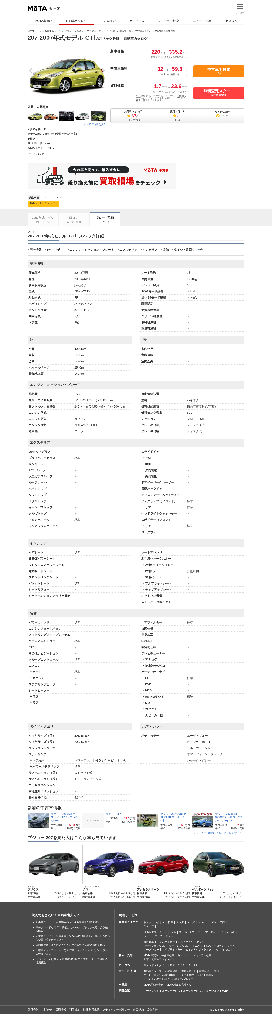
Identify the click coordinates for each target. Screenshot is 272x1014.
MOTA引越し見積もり (179, 984)
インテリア (150, 249)
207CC (48, 197)
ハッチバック (36, 153)
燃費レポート (213, 974)
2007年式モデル (143, 31)
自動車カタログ (76, 20)
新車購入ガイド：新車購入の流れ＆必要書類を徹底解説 (67, 921)
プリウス (33, 889)
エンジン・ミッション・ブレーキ (91, 249)
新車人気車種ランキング (158, 959)
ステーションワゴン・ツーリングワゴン (167, 945)
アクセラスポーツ (148, 889)
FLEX (225, 990)
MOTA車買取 (43, 20)
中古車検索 (108, 20)
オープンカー (151, 949)
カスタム (231, 20)
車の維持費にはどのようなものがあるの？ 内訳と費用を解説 (70, 944)
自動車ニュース (153, 971)
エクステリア (128, 249)
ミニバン (198, 945)
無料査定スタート (219, 92)
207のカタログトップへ (43, 203)
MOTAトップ (34, 31)
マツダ (191, 922)
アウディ (210, 932)
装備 (166, 249)
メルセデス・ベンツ (155, 932)
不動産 (123, 984)
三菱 (222, 922)
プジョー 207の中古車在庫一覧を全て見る (220, 832)
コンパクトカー (166, 941)
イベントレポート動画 (156, 978)
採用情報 (60, 1009)
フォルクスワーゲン (190, 932)
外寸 (50, 249)
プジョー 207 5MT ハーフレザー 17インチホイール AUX (65, 817)
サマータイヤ (177, 965)
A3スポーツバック (203, 889)
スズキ (212, 922)
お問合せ (46, 1009)
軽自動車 (149, 941)
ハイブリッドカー (172, 949)
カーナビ (193, 965)
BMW (173, 932)
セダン (200, 941)
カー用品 (124, 965)
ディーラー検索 (168, 20)
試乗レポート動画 (209, 971)
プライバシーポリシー (116, 1009)
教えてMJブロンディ (184, 978)
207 (79, 31)
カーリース (136, 20)
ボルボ (231, 932)
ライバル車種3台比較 (190, 974)
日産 (170, 922)
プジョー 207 (114, 814)
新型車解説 (171, 971)
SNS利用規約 (91, 1009)
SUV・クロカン (215, 945)
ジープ (158, 935)
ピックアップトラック (198, 949)
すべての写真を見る (94, 124)
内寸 (61, 249)
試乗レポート (188, 971)
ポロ (85, 889)
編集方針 (152, 1009)
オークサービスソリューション (201, 990)
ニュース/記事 (202, 20)
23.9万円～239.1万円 (177, 897)
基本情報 (36, 249)
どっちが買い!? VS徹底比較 (159, 974)
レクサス (159, 922)
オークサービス (171, 990)
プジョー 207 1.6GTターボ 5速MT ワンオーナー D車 (174, 817)
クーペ (231, 945)
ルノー (147, 935)
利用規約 (74, 1009)
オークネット (151, 990)
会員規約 (138, 1009)
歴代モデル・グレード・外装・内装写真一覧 (107, 31)
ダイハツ (149, 926)
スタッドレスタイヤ (155, 965)
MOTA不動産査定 (153, 984)
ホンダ (180, 922)
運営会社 (33, 1009)
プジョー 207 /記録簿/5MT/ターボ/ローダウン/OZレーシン (229, 817)
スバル (201, 922)
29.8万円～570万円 (69, 897)
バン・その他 (222, 949)
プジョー (69, 31)
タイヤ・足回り (184, 249)
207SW (61, 197)
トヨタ (147, 922)
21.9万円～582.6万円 (232, 897)
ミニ (221, 932)
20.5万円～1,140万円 (122, 897)
